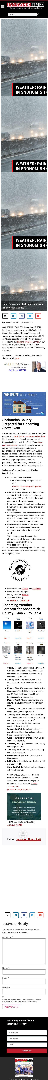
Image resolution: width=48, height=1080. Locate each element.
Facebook (36, 589)
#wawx (34, 783)
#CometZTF (12, 786)
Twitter (25, 589)
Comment (7, 937)
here (17, 358)
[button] (5, 316)
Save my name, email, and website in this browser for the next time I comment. (21, 1001)
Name (5, 968)
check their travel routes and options (29, 436)
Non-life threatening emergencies (26, 486)
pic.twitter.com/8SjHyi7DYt (19, 789)
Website (6, 988)
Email (5, 978)
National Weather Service (28, 342)
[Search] (38, 14)
